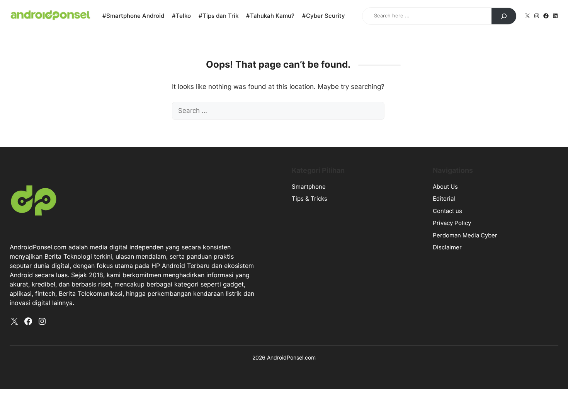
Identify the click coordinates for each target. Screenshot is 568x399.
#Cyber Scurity (323, 15)
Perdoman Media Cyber (465, 235)
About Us (445, 186)
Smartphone (309, 186)
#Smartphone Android (133, 15)
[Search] (503, 16)
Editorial (444, 198)
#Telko (181, 15)
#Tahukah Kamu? (270, 15)
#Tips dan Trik (218, 15)
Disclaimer (447, 247)
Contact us (447, 211)
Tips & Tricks (309, 198)
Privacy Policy (452, 223)
